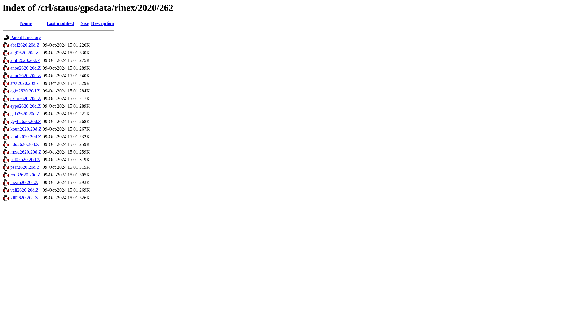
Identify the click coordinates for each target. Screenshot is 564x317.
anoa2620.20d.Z (25, 67)
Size (85, 23)
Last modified (60, 23)
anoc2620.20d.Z (25, 75)
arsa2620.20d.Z (24, 83)
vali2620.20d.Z (24, 190)
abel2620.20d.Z (25, 45)
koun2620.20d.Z (25, 129)
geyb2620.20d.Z (25, 121)
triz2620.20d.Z (24, 182)
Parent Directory (25, 37)
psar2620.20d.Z (25, 167)
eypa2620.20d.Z (25, 106)
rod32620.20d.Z (25, 174)
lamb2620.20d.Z (25, 136)
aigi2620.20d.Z (24, 52)
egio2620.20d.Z (25, 90)
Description (102, 23)
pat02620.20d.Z (25, 159)
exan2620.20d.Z (25, 98)
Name (26, 23)
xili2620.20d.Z (24, 197)
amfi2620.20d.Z (25, 60)
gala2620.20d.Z (25, 113)
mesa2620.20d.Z (25, 151)
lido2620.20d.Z (24, 144)
